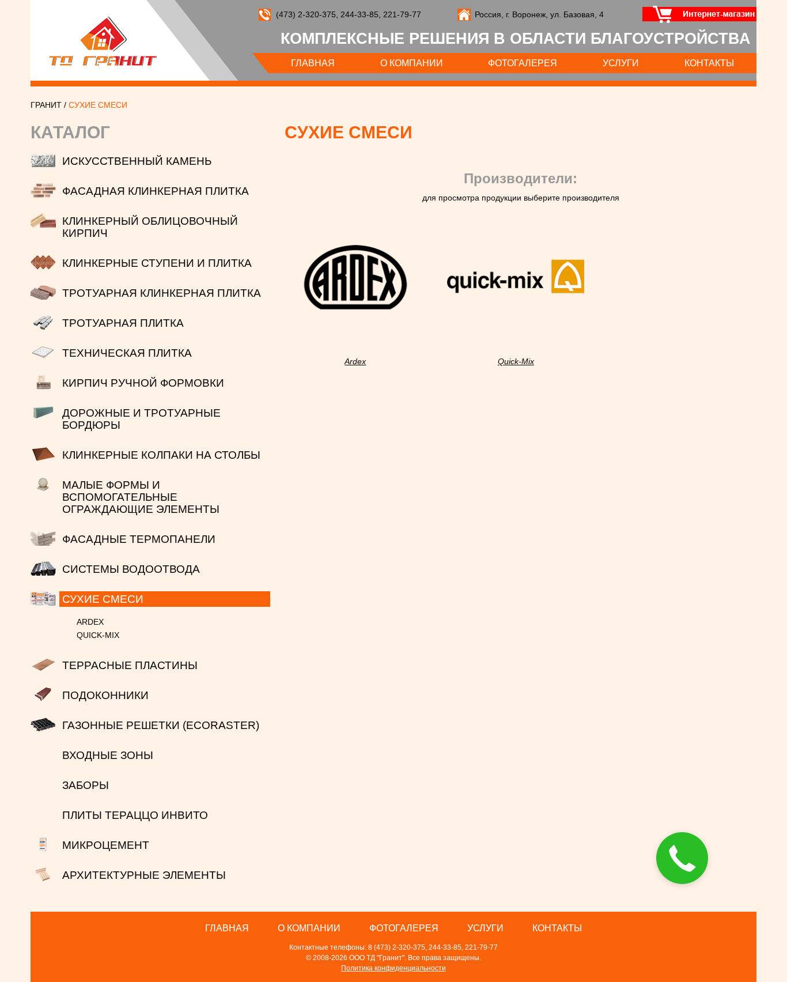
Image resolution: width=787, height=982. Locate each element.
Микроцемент (105, 845)
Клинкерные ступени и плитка (157, 263)
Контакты (709, 63)
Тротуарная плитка (123, 323)
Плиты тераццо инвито (135, 815)
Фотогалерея (522, 63)
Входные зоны (107, 755)
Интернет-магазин (694, 14)
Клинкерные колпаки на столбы (161, 455)
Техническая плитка (127, 353)
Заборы (85, 785)
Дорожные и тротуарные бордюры (141, 419)
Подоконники (105, 695)
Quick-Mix (98, 635)
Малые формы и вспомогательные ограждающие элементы (141, 497)
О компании (411, 63)
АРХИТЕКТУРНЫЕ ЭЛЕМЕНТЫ (144, 875)
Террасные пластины (130, 665)
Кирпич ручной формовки (143, 383)
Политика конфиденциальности (393, 968)
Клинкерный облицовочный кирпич (150, 227)
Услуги (621, 63)
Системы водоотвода (131, 569)
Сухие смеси (102, 599)
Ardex (90, 621)
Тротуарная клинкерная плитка (161, 293)
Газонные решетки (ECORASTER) (160, 725)
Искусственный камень (136, 161)
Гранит (103, 41)
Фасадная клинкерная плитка (155, 191)
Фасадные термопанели (138, 539)
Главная (313, 63)
